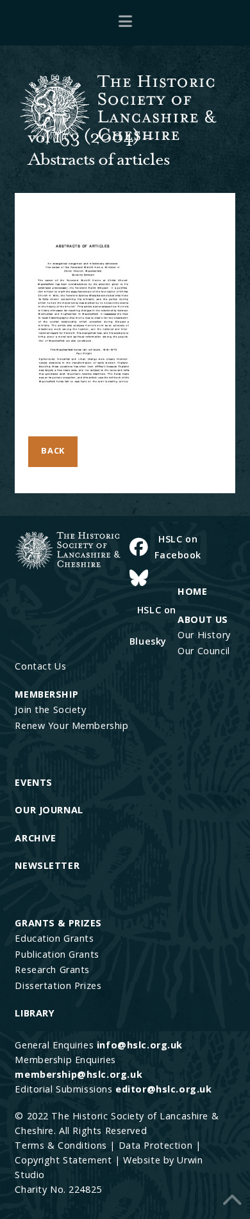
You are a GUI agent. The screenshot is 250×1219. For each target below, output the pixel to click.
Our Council (203, 651)
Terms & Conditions (60, 1145)
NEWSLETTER (47, 865)
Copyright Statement (63, 1160)
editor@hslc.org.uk (163, 1089)
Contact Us (40, 666)
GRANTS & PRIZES (58, 923)
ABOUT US (203, 619)
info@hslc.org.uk (140, 1045)
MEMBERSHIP (46, 694)
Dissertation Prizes (58, 985)
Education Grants (54, 938)
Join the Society (50, 709)
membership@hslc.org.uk (78, 1074)
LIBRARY (34, 1013)
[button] (125, 20)
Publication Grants (57, 954)
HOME (192, 591)
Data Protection (156, 1145)
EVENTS (33, 782)
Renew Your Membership (71, 725)
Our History (204, 635)
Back (53, 450)
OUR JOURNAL (49, 810)
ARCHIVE (35, 838)
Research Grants (52, 969)
